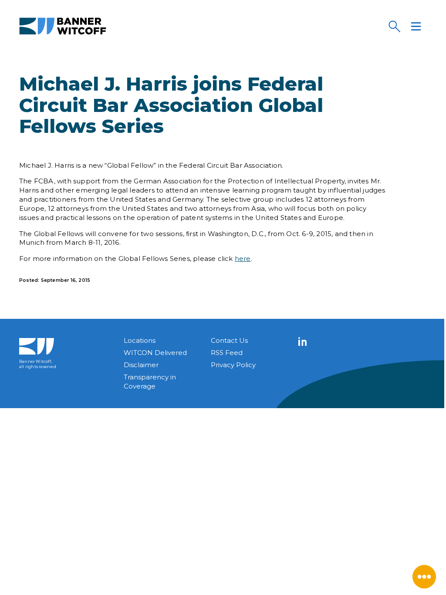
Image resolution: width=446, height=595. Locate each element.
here (243, 258)
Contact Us (229, 340)
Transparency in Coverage (150, 381)
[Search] (394, 26)
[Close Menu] (424, 576)
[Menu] (416, 26)
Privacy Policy (233, 365)
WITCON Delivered (155, 352)
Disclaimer (141, 365)
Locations (139, 340)
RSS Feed (227, 352)
